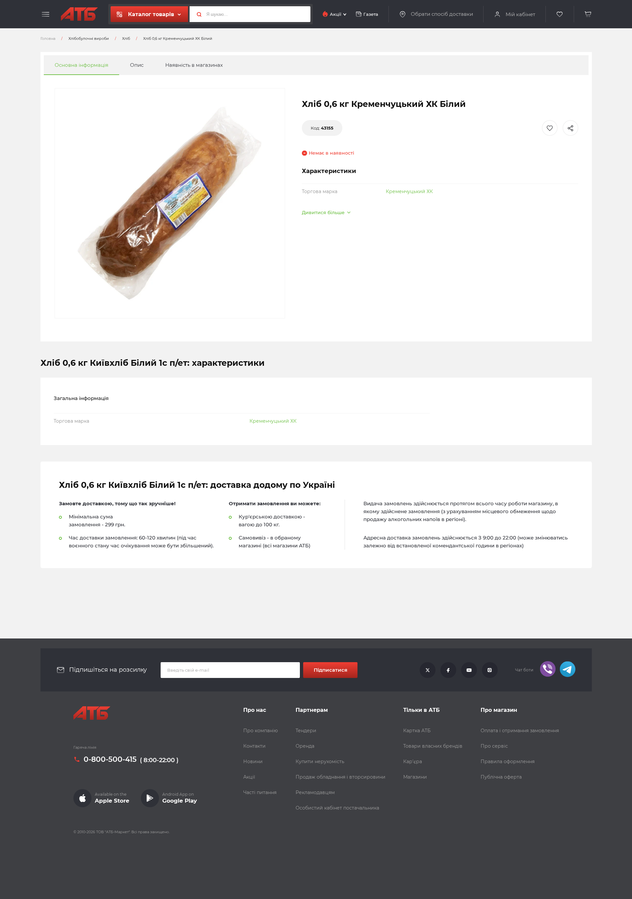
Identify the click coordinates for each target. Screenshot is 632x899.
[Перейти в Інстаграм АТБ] (490, 670)
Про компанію (260, 731)
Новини (253, 761)
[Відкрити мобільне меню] (45, 14)
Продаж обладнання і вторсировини (340, 777)
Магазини (415, 777)
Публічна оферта (501, 777)
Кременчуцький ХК (409, 191)
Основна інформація (81, 65)
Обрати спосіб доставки (442, 14)
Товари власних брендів (432, 746)
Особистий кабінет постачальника (337, 808)
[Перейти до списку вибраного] (560, 14)
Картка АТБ (417, 731)
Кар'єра (412, 761)
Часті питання (259, 792)
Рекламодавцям (315, 792)
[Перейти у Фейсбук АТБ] (448, 670)
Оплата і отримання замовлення (520, 731)
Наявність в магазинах (194, 65)
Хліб (126, 38)
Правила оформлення (508, 761)
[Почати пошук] (196, 14)
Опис (137, 65)
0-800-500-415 (110, 759)
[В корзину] (588, 14)
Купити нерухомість (320, 761)
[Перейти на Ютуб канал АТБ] (469, 670)
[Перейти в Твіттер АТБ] (427, 670)
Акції (249, 777)
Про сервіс (494, 746)
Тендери (306, 731)
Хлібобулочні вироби (88, 38)
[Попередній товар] (76, 427)
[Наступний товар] (556, 427)
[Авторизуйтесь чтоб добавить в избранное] (550, 128)
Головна (47, 38)
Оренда (305, 746)
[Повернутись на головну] (79, 14)
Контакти (254, 746)
